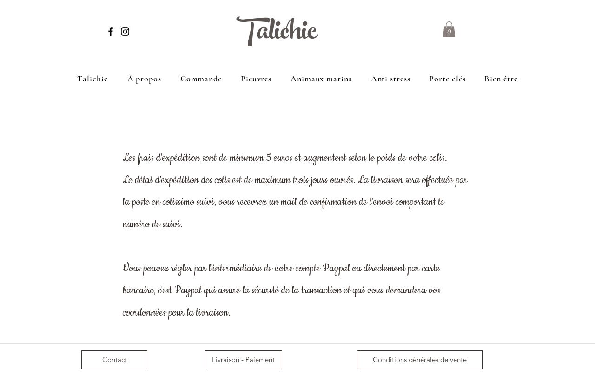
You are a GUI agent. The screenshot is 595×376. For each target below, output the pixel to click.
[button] (449, 29)
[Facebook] (110, 31)
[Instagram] (125, 31)
